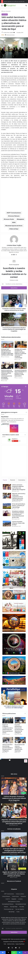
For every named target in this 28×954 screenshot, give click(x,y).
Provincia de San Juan (8, 909)
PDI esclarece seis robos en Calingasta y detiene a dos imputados (20, 748)
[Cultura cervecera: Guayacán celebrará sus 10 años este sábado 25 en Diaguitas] (7, 487)
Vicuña (18, 911)
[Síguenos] (26, 761)
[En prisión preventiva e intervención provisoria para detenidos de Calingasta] (20, 720)
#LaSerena (13, 421)
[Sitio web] (12, 255)
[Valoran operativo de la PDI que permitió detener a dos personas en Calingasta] (7, 740)
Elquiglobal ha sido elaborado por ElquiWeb (13, 941)
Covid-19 (7, 899)
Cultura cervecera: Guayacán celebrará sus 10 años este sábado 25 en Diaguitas (18, 487)
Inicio (5, 944)
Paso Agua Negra (13, 906)
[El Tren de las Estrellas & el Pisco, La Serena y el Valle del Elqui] (7, 506)
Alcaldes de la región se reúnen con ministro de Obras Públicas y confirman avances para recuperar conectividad (20, 353)
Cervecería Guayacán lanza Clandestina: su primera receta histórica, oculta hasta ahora (21, 373)
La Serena (20, 899)
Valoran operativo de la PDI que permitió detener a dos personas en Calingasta (7, 748)
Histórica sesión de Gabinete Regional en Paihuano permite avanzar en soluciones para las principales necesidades (7, 375)
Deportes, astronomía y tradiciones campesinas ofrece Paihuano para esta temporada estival (18, 497)
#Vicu (8, 421)
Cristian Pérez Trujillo (14, 245)
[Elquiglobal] (10, 5)
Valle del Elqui (14, 229)
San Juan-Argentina (20, 909)
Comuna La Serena (20, 893)
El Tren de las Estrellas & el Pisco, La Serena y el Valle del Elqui (18, 505)
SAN (14, 222)
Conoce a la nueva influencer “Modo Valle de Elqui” (18, 523)
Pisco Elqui (21, 906)
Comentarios (21, 480)
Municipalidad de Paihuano (8, 904)
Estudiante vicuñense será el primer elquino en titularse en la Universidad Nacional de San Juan (18, 514)
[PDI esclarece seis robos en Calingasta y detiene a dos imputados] (20, 740)
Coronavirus (23, 896)
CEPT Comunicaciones (14, 212)
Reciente (12, 480)
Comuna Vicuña (9, 219)
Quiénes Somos (11, 944)
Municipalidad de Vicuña (21, 904)
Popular (5, 480)
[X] (16, 255)
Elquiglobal (21, 219)
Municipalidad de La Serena (14, 901)
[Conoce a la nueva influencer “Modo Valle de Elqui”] (7, 523)
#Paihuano (3, 421)
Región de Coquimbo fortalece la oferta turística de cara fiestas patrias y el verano (7, 728)
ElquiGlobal (4, 416)
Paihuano (6, 906)
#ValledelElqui (4, 420)
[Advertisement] (14, 22)
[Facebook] (14, 255)
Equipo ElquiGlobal (20, 944)
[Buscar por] (26, 6)
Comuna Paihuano (14, 216)
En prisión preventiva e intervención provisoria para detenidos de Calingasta (19, 728)
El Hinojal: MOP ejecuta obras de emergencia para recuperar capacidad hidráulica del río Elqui (7, 352)
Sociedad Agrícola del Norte (14, 225)
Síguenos (14, 427)
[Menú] (2, 6)
